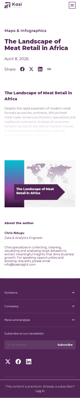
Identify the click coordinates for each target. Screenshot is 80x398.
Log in (40, 391)
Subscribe (65, 344)
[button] (72, 5)
